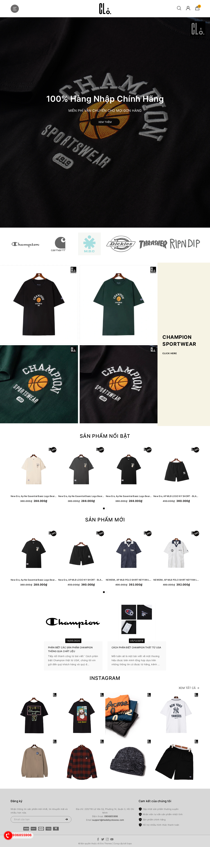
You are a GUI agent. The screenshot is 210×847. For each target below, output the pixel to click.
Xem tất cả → (189, 688)
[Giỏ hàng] (197, 9)
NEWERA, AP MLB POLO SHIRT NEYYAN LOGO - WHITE (176, 579)
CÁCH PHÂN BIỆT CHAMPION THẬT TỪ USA (136, 647)
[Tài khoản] (188, 9)
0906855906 (111, 816)
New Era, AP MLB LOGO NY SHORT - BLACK (176, 496)
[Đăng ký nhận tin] (66, 819)
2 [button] (106, 508)
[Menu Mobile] (15, 9)
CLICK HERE (169, 353)
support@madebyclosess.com (108, 820)
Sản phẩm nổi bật (105, 436)
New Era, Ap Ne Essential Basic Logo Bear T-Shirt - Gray (81, 496)
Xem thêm (105, 122)
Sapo (129, 843)
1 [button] (104, 508)
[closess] (105, 9)
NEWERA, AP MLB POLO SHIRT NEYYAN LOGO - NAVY (129, 579)
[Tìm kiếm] (179, 9)
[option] (105, 122)
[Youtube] (111, 839)
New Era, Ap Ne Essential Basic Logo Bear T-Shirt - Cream (34, 496)
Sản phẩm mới (105, 520)
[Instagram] (107, 839)
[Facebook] (98, 839)
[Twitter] (102, 839)
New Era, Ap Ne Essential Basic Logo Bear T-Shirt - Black (129, 496)
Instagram (105, 678)
